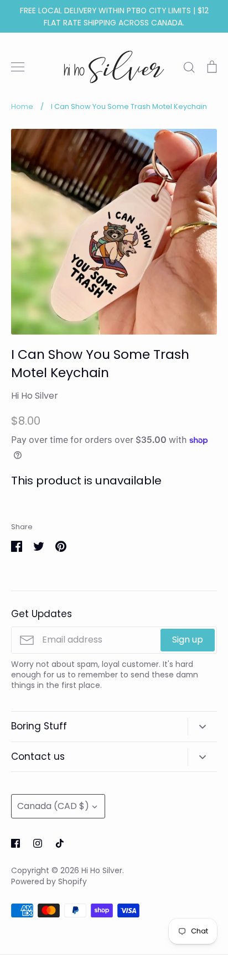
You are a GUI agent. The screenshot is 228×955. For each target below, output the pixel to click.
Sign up (187, 639)
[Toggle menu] (18, 67)
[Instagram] (38, 843)
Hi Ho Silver (34, 395)
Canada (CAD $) (53, 806)
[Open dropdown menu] (202, 726)
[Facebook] (15, 843)
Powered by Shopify (49, 881)
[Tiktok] (60, 843)
